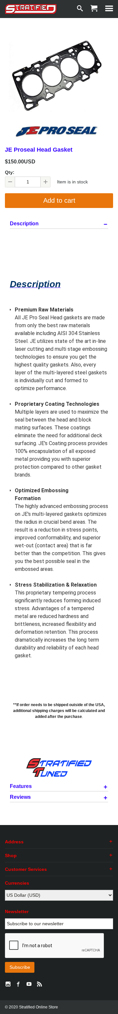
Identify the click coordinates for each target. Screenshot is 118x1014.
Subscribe (20, 967)
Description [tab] (24, 223)
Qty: (9, 172)
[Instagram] (8, 984)
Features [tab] (21, 786)
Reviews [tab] (20, 797)
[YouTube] (29, 984)
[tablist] (59, 513)
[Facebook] (18, 984)
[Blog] (39, 984)
